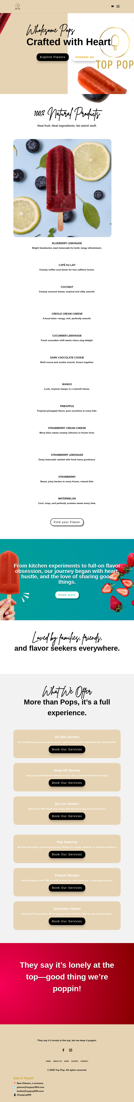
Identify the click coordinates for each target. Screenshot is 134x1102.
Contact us (84, 57)
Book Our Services (67, 749)
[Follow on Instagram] (71, 1050)
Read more (67, 595)
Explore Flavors (52, 57)
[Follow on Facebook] (63, 1050)
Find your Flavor (67, 522)
